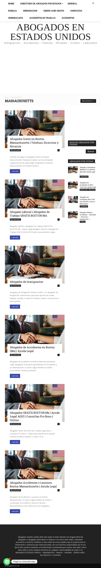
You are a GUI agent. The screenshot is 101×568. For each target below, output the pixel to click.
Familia (12, 10)
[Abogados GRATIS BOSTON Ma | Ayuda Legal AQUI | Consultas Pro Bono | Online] (35, 403)
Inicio (7, 97)
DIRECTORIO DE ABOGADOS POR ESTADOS (40, 3)
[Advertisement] (50, 64)
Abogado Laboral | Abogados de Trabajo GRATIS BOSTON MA (30, 213)
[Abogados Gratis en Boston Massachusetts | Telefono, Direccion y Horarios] (35, 129)
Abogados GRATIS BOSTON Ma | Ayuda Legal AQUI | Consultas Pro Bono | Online (35, 416)
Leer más (15, 171)
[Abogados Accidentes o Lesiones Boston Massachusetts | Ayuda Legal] (35, 469)
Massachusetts (15, 150)
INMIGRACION (30, 10)
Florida (82, 222)
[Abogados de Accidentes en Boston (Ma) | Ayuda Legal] (35, 334)
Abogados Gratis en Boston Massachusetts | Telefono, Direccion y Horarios (34, 142)
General (72, 3)
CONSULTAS (76, 10)
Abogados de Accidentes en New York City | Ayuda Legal (88, 185)
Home (11, 3)
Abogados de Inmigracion (26, 282)
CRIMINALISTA (15, 18)
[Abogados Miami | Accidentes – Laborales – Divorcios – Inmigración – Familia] (73, 214)
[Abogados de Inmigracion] (35, 265)
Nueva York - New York (87, 190)
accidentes (83, 206)
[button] (93, 3)
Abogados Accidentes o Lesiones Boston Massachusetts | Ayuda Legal (33, 484)
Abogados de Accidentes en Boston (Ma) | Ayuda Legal (32, 349)
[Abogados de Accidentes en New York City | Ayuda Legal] (73, 185)
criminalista (84, 176)
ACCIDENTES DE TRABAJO (42, 18)
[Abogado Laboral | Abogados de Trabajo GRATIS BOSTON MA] (35, 198)
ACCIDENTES (68, 18)
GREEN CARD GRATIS (53, 10)
